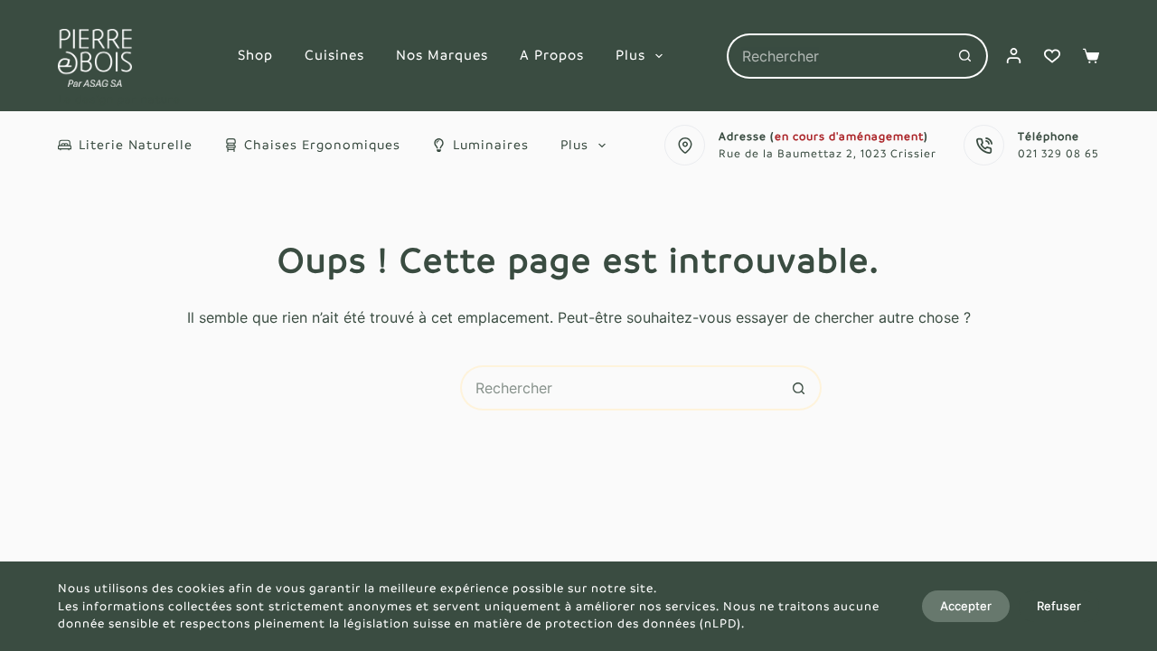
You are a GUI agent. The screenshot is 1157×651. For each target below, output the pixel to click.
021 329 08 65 (1058, 153)
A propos (552, 54)
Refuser (1059, 606)
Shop (255, 54)
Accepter (966, 606)
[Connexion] (1013, 55)
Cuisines (334, 54)
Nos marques (442, 54)
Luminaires (491, 144)
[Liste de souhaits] (1052, 56)
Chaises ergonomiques (322, 144)
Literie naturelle (136, 144)
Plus (630, 54)
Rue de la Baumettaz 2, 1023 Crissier (827, 153)
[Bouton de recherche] (965, 56)
